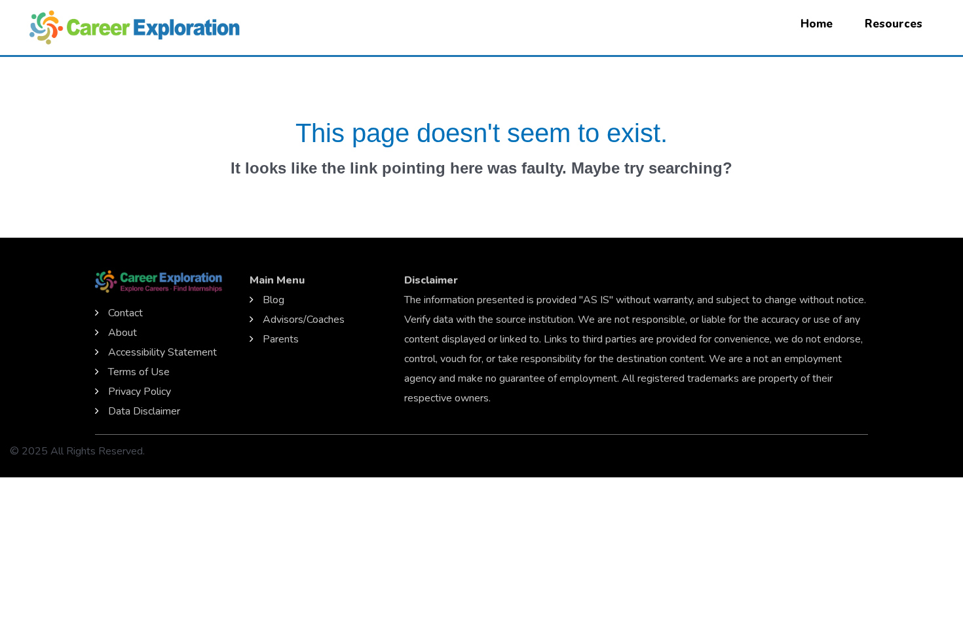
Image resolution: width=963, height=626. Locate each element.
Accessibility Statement (162, 352)
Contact (125, 313)
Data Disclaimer (144, 411)
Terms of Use (139, 372)
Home (817, 23)
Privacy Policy (139, 391)
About (122, 332)
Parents (281, 339)
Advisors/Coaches (304, 319)
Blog (273, 300)
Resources (893, 23)
